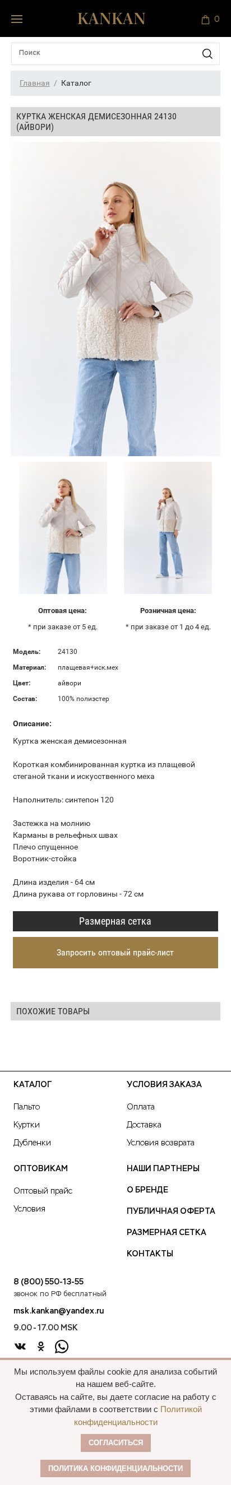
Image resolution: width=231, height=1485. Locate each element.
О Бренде (147, 1190)
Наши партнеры (163, 1169)
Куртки (26, 1125)
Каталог (32, 1085)
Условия (29, 1209)
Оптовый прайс (42, 1191)
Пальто (26, 1107)
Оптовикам (40, 1169)
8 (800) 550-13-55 (48, 1282)
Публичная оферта (171, 1211)
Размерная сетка (115, 921)
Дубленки (32, 1143)
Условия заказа (164, 1085)
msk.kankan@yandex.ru (58, 1311)
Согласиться (116, 1442)
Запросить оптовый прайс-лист (115, 952)
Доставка (144, 1125)
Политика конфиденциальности (115, 1468)
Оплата (141, 1107)
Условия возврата (161, 1143)
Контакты (150, 1254)
